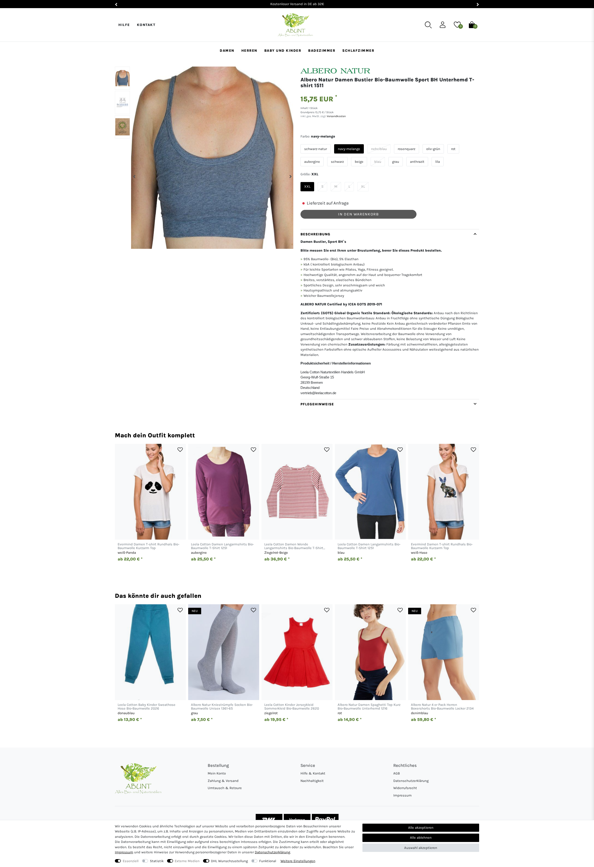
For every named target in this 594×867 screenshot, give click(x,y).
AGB (396, 773)
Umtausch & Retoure (225, 788)
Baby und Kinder (282, 50)
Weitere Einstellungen (298, 861)
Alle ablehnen (421, 837)
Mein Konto (217, 773)
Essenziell (131, 861)
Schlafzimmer (358, 50)
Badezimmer (321, 50)
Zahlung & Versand (223, 781)
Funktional (267, 861)
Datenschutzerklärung (411, 781)
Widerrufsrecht (405, 788)
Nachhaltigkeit (312, 781)
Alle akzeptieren (420, 827)
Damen (227, 50)
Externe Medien (187, 861)
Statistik (157, 861)
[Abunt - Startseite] (295, 25)
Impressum (402, 795)
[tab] (389, 314)
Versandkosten (336, 116)
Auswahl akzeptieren (420, 848)
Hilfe (124, 25)
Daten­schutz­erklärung (272, 852)
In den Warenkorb (358, 214)
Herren (249, 50)
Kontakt (146, 25)
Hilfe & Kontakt (312, 773)
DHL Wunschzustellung (229, 861)
